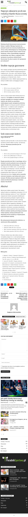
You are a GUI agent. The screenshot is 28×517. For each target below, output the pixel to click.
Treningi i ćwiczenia (5, 441)
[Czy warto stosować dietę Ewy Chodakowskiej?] (5, 414)
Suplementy (3, 448)
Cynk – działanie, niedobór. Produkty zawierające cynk (17, 427)
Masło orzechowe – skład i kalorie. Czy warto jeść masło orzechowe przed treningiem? (5, 327)
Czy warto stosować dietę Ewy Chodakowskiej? (18, 412)
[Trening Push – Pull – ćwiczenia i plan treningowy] (5, 480)
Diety (2, 446)
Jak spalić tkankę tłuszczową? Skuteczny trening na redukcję (12, 399)
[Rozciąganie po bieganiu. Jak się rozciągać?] (5, 421)
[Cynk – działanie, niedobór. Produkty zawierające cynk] (5, 428)
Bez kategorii (4, 450)
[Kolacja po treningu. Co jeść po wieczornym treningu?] (23, 322)
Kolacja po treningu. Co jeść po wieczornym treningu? (22, 327)
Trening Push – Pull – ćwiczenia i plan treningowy (18, 478)
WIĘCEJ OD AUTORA (20, 316)
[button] (25, 2)
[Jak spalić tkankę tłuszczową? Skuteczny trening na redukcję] (14, 388)
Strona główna (3, 5)
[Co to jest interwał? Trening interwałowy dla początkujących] (5, 487)
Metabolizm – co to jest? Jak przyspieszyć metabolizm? (6, 295)
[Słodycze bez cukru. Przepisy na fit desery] (14, 322)
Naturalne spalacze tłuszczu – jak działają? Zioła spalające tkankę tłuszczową (21, 296)
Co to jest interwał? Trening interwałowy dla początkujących (18, 485)
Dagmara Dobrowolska (8, 16)
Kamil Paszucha (4, 402)
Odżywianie (9, 5)
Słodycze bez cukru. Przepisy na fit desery (14, 326)
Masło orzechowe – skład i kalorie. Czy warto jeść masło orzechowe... (18, 471)
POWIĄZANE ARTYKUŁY (8, 316)
